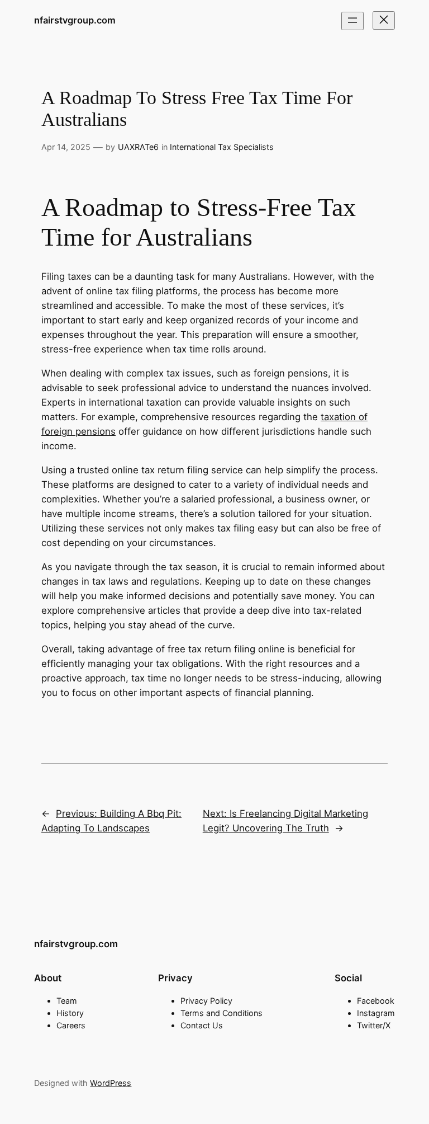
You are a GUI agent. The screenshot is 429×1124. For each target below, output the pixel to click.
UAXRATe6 (138, 147)
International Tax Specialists (222, 147)
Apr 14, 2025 (65, 147)
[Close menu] (384, 20)
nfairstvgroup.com (75, 20)
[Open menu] (352, 21)
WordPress (110, 1083)
